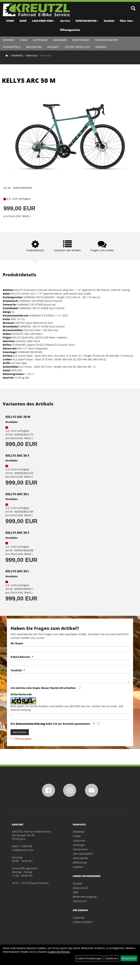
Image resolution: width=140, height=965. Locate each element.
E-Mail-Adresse (20, 657)
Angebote (78, 917)
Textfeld (16, 670)
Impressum (80, 901)
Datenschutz (80, 888)
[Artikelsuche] (133, 8)
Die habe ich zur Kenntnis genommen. (51, 723)
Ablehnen (112, 958)
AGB (75, 892)
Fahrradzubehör (106, 40)
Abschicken (20, 732)
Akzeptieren (129, 958)
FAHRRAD (8, 40)
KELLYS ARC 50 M (29, 80)
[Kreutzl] (36, 10)
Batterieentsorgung (84, 896)
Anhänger (60, 40)
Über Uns (126, 20)
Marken (101, 47)
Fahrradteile (12, 47)
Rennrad (31, 55)
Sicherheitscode (21, 694)
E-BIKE (24, 40)
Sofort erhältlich (77, 47)
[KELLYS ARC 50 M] (70, 137)
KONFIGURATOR (86, 20)
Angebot (53, 47)
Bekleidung (34, 47)
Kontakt (109, 20)
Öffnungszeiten (70, 30)
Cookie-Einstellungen (89, 958)
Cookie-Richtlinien (59, 951)
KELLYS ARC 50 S (17, 456)
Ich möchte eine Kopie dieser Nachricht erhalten (43, 688)
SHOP (23, 20)
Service (65, 20)
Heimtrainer (80, 40)
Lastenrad (40, 40)
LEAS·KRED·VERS (42, 20)
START (10, 20)
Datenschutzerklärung (30, 723)
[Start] (6, 55)
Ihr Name (17, 643)
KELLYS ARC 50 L (17, 494)
